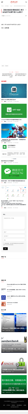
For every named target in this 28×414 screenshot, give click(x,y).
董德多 (3, 15)
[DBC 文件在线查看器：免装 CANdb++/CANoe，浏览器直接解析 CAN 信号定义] (3, 291)
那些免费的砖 (19, 405)
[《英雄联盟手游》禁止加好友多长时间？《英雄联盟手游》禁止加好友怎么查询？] (14, 131)
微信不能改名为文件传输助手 (7, 160)
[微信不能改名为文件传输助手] (14, 152)
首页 (4, 405)
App (26, 15)
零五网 (8, 401)
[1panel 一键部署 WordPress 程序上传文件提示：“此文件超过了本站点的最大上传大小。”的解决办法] (3, 297)
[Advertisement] (14, 47)
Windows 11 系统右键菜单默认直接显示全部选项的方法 (13, 329)
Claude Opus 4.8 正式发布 (12, 302)
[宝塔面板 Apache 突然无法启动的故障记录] (14, 363)
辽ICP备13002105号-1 (15, 407)
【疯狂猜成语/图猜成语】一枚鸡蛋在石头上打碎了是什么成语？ (7, 75)
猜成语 (6, 65)
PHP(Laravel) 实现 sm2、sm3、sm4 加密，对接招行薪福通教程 (13, 349)
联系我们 (13, 405)
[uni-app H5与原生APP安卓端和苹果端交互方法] (14, 111)
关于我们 (8, 405)
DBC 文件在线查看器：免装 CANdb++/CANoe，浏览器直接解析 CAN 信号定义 (16, 290)
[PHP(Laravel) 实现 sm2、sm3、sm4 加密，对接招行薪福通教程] (14, 343)
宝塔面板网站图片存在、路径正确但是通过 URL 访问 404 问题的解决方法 (13, 391)
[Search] (26, 2)
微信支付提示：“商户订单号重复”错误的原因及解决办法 (13, 180)
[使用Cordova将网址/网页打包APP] (14, 91)
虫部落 (25, 405)
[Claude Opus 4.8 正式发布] (3, 304)
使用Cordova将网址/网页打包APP (8, 99)
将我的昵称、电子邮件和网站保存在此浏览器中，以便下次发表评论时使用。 (14, 244)
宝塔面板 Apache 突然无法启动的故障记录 (13, 370)
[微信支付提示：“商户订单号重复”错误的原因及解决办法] (14, 172)
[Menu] (2, 2)
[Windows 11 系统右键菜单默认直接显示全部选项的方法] (14, 322)
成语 (3, 65)
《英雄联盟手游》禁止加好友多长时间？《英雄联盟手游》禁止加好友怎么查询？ (13, 140)
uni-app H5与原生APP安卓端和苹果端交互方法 (11, 119)
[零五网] (14, 2)
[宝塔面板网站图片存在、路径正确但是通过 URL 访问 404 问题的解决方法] (14, 384)
